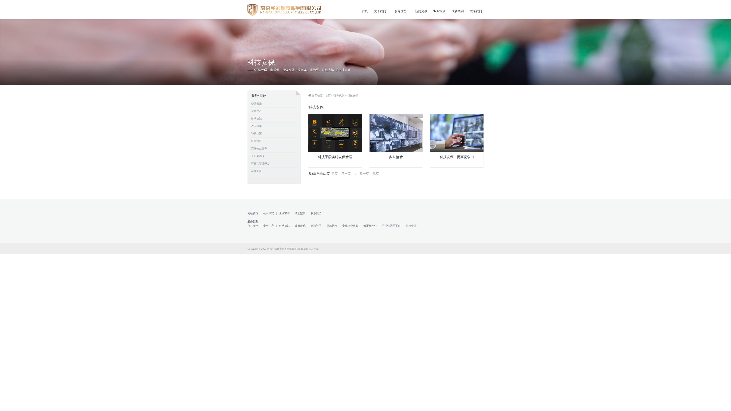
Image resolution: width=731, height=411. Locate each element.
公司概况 (268, 213)
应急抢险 (256, 141)
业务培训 (439, 11)
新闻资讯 (421, 11)
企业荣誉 (284, 213)
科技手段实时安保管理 (335, 157)
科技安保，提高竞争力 (457, 157)
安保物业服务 (259, 148)
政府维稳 (256, 126)
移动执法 (256, 118)
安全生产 (256, 111)
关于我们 (380, 11)
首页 (365, 11)
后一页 (364, 173)
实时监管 (396, 157)
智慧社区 (256, 133)
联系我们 (476, 11)
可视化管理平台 (260, 163)
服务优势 (400, 11)
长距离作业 (257, 156)
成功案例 (458, 11)
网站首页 (252, 213)
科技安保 (352, 95)
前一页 (346, 173)
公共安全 (256, 103)
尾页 (376, 173)
